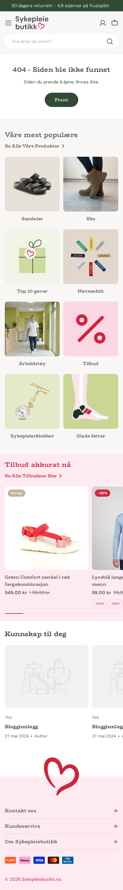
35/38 (99, 603)
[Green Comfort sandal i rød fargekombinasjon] (46, 528)
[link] (32, 335)
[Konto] (102, 23)
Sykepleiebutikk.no (41, 879)
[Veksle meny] (8, 23)
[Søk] (109, 41)
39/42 (115, 603)
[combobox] (61, 41)
